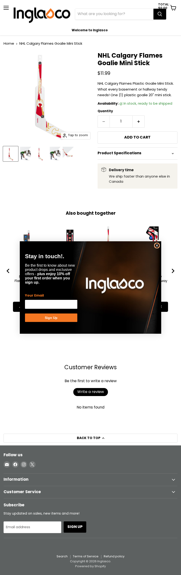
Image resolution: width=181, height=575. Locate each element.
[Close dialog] (157, 245)
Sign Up (51, 318)
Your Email (34, 295)
